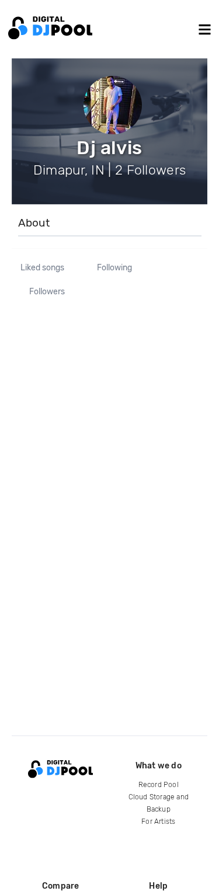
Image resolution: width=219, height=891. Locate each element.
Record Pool (158, 785)
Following (114, 268)
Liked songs (42, 268)
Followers (47, 292)
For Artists (158, 821)
